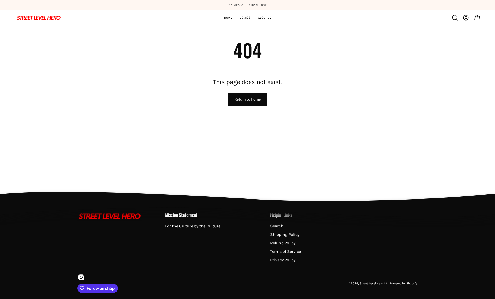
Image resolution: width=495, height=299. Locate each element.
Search (276, 225)
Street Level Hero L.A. (374, 283)
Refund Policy (282, 242)
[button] (455, 17)
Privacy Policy (282, 260)
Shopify (411, 283)
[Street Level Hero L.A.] (38, 18)
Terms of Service (285, 251)
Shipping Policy (284, 234)
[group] (247, 5)
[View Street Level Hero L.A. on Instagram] (80, 277)
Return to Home (248, 99)
